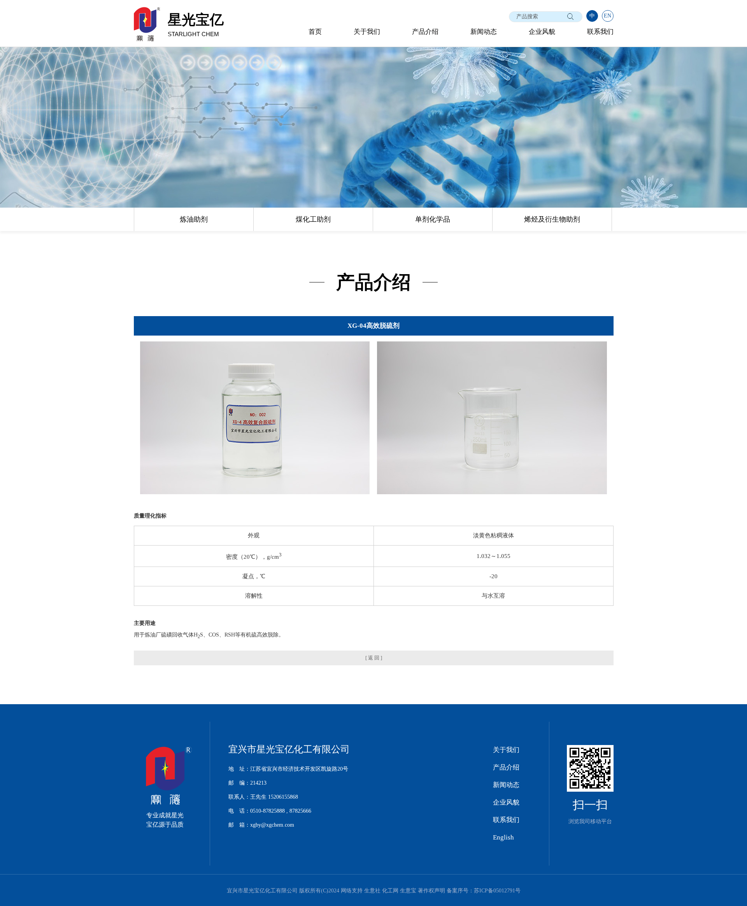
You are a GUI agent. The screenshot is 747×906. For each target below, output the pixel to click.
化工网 (390, 891)
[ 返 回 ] (373, 658)
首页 (315, 31)
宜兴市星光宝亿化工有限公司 (262, 891)
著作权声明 (431, 891)
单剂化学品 (432, 219)
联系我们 (600, 31)
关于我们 (367, 31)
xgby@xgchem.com (272, 825)
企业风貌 (542, 31)
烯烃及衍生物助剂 (552, 219)
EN (607, 16)
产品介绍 (425, 31)
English (503, 837)
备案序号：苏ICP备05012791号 (484, 891)
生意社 (372, 891)
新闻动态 (483, 31)
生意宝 (408, 891)
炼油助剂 (194, 219)
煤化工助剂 (313, 219)
